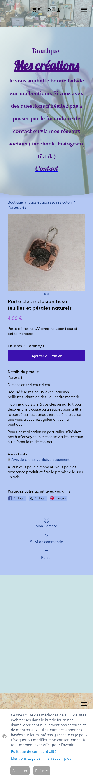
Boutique (15, 202)
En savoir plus (59, 758)
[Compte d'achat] (58, 10)
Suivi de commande (46, 542)
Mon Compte (46, 526)
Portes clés (17, 207)
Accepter (20, 770)
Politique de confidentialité (33, 751)
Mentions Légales (25, 758)
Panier (46, 557)
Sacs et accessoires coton (50, 202)
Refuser (41, 770)
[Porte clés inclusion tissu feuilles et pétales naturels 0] (46, 252)
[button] (49, 10)
